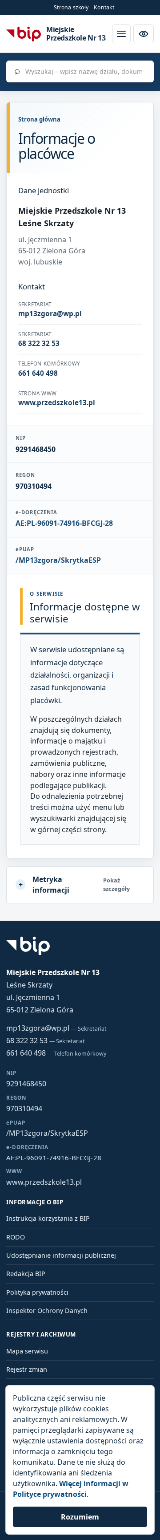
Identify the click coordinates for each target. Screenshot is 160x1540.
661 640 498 (56, 1053)
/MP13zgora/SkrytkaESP (58, 560)
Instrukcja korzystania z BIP (48, 1218)
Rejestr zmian (26, 1369)
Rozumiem (80, 1517)
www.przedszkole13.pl (44, 1182)
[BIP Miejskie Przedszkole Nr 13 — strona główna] (23, 33)
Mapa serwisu (27, 1351)
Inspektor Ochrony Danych (47, 1310)
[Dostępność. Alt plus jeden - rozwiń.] (143, 33)
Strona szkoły (71, 7)
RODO (15, 1237)
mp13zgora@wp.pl (56, 1028)
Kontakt (104, 7)
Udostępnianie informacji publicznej (61, 1255)
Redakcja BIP (25, 1273)
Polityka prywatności (37, 1292)
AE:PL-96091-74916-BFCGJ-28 (64, 523)
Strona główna (39, 119)
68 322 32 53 (45, 1040)
